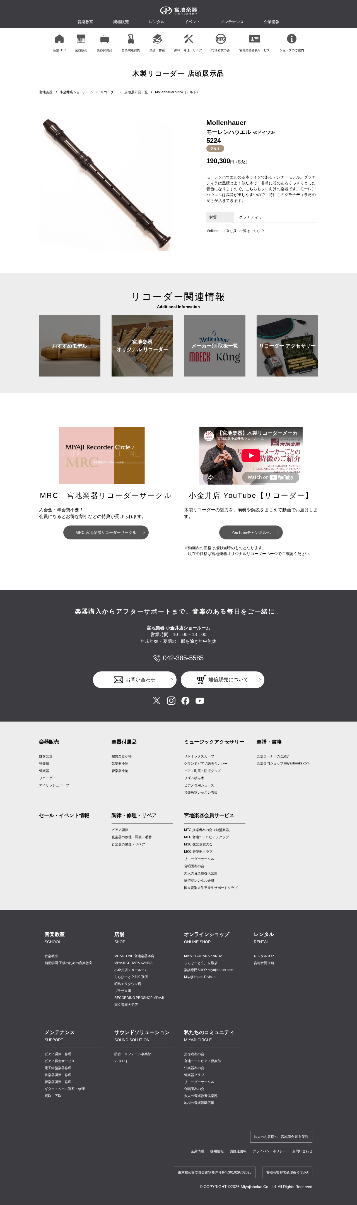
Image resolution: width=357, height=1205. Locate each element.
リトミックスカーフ (199, 756)
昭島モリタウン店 (127, 984)
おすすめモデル (69, 346)
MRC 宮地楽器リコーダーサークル (106, 532)
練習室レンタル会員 (199, 881)
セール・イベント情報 (64, 815)
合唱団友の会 (194, 866)
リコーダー (108, 92)
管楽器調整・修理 (58, 1082)
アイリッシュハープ (54, 785)
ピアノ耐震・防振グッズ (202, 771)
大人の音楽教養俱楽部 (201, 873)
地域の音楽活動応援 (199, 1103)
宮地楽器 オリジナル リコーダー (142, 345)
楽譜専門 (208, 970)
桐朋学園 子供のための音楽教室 (68, 963)
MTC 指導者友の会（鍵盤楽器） (208, 830)
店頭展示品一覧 (136, 92)
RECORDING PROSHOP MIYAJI (139, 998)
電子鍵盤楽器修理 (58, 1068)
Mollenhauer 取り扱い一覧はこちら (233, 231)
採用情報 (217, 1151)
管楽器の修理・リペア (128, 844)
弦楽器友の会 (194, 1068)
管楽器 (44, 771)
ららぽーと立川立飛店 (131, 977)
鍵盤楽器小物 (122, 756)
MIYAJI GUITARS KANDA (133, 963)
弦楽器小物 (120, 764)
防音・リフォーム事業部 (132, 1054)
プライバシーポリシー (269, 1151)
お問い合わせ (141, 680)
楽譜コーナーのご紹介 (273, 756)
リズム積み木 (194, 778)
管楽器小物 (120, 771)
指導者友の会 (194, 1054)
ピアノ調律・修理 (58, 1054)
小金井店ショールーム (76, 92)
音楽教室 (51, 956)
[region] (178, 42)
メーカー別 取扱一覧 (215, 346)
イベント (192, 21)
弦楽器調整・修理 (58, 1075)
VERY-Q (120, 1061)
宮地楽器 (45, 92)
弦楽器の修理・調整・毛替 (132, 837)
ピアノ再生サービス (60, 1061)
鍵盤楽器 (45, 756)
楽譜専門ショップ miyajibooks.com (283, 763)
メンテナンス (232, 21)
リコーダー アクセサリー (287, 346)
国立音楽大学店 (126, 1005)
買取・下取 (53, 1096)
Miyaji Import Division (200, 977)
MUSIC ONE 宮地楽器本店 (134, 956)
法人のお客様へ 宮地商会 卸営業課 (281, 1137)
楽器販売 (121, 21)
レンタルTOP (264, 956)
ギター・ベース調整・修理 (65, 1089)
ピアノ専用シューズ (199, 785)
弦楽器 (44, 764)
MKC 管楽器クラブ (198, 852)
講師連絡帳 (238, 1151)
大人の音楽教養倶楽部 (201, 1096)
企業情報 (197, 1151)
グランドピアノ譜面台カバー (206, 764)
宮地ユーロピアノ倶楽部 (202, 1061)
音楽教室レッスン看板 (201, 793)
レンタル (157, 21)
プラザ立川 (122, 991)
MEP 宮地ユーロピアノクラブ (206, 837)
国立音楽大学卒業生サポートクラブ (211, 888)
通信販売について (228, 679)
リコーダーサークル (199, 859)
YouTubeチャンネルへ (251, 532)
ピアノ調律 (120, 830)
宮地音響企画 (264, 963)
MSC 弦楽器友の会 (198, 844)
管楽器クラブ (194, 1075)
